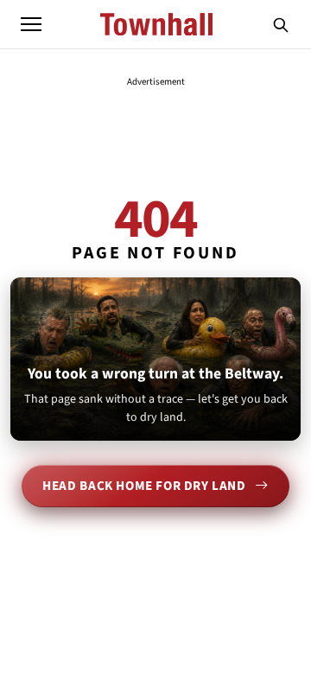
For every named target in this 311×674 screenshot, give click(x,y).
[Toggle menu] (31, 24)
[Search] (280, 24)
